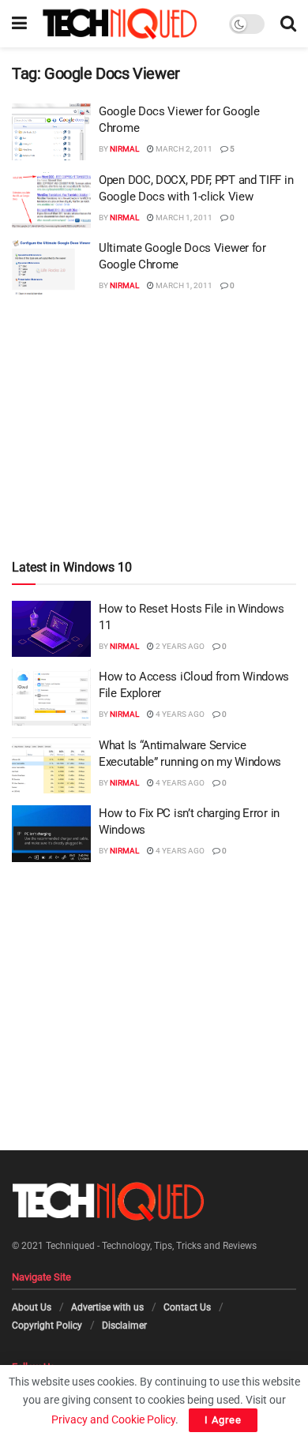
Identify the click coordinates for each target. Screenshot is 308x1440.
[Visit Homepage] (120, 23)
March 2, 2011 (183, 148)
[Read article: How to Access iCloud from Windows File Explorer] (51, 697)
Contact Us (187, 1307)
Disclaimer (124, 1324)
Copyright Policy (47, 1324)
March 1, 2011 (183, 217)
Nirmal (124, 148)
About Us (31, 1307)
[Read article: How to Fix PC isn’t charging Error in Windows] (51, 833)
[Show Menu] (19, 23)
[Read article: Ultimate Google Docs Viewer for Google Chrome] (51, 268)
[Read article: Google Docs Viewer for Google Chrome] (51, 131)
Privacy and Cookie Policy (113, 1419)
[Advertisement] (154, 396)
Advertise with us (107, 1307)
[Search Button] (288, 23)
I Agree (223, 1420)
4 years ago (179, 714)
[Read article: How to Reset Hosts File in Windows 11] (51, 629)
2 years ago (179, 646)
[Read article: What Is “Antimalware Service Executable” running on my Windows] (51, 765)
